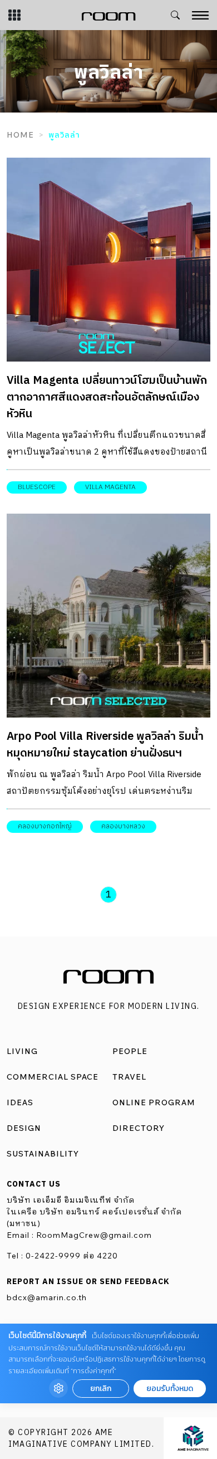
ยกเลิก (100, 1388)
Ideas (20, 1102)
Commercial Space (52, 1077)
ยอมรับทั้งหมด (169, 1388)
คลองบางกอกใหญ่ (45, 826)
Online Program (153, 1102)
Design (24, 1128)
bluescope (37, 487)
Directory (138, 1128)
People (129, 1051)
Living (22, 1051)
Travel (129, 1077)
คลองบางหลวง (123, 826)
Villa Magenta (110, 487)
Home (20, 135)
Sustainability (43, 1154)
